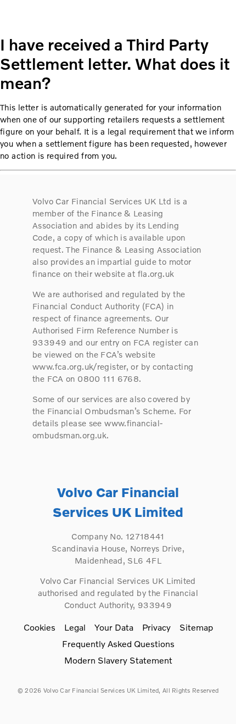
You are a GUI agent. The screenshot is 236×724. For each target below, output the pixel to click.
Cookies (39, 627)
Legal (75, 627)
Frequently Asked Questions (118, 643)
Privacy (156, 627)
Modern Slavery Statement (118, 660)
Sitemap (196, 627)
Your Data (113, 627)
